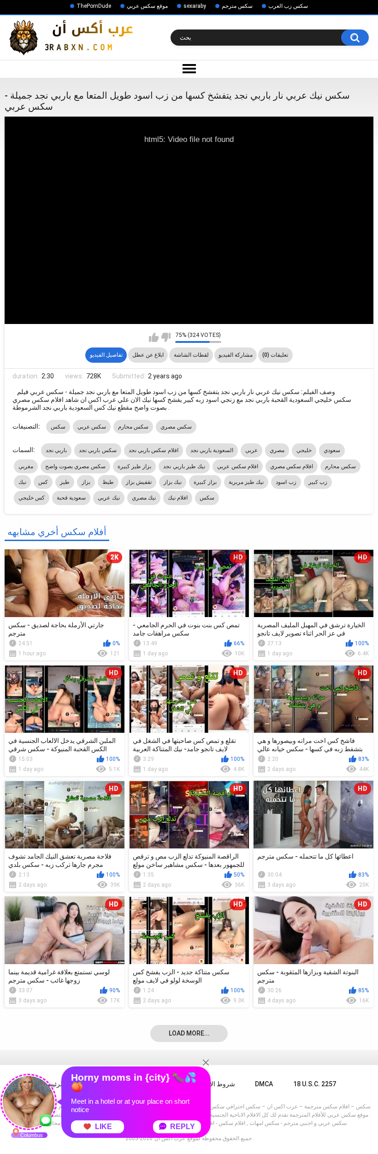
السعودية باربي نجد (212, 450)
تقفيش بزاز (139, 482)
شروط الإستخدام (212, 1084)
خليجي (304, 450)
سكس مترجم (237, 6)
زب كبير (317, 482)
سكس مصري (175, 427)
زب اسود (286, 482)
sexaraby (194, 6)
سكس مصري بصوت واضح (75, 466)
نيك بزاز (173, 482)
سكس (58, 427)
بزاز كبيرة (205, 482)
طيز (65, 482)
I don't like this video (166, 337)
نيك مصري (144, 498)
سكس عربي (91, 427)
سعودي (332, 450)
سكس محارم (133, 427)
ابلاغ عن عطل (148, 355)
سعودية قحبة (71, 498)
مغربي (25, 466)
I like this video (154, 337)
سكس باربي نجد (98, 450)
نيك (22, 482)
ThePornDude (94, 6)
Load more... (189, 1033)
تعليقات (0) (275, 355)
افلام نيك (178, 498)
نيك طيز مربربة (246, 482)
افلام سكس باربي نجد (153, 450)
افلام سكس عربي (237, 466)
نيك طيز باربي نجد (184, 466)
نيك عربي (108, 498)
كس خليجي (31, 498)
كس (43, 482)
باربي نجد (56, 450)
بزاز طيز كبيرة (135, 466)
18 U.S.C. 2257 (314, 1084)
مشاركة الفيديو (236, 355)
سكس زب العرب (288, 6)
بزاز (86, 482)
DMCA (264, 1084)
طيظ (108, 482)
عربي (251, 450)
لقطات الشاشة (191, 355)
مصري (277, 450)
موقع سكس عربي (147, 6)
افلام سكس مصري (291, 466)
